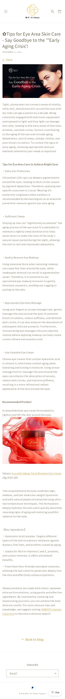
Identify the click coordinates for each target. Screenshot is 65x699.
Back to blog (34, 639)
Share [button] (9, 59)
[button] (5, 11)
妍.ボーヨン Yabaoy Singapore (35, 693)
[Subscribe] (55, 673)
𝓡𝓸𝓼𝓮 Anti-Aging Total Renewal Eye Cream (36, 473)
